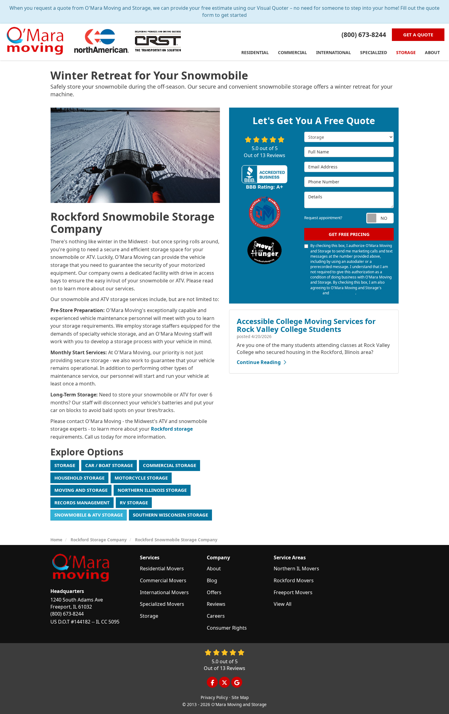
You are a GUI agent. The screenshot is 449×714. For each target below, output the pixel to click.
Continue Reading (259, 362)
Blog (212, 580)
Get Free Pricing (349, 234)
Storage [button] (406, 52)
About (214, 568)
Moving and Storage (81, 490)
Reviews (216, 604)
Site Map (240, 697)
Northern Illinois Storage (152, 490)
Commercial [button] (292, 52)
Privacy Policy (342, 293)
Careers (216, 616)
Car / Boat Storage (109, 465)
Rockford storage (172, 428)
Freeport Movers (293, 592)
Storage (64, 465)
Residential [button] (255, 52)
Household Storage (79, 478)
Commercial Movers (163, 580)
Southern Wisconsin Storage (170, 515)
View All (282, 604)
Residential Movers (162, 568)
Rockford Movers (294, 580)
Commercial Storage (169, 465)
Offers (214, 592)
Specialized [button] (373, 52)
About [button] (432, 52)
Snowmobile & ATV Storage (88, 515)
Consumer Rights (227, 627)
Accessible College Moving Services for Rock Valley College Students (306, 325)
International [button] (333, 52)
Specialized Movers (162, 604)
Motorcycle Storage (141, 478)
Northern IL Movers (296, 568)
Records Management (82, 502)
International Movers (164, 592)
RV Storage (134, 502)
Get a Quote (418, 34)
